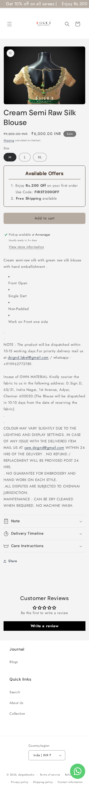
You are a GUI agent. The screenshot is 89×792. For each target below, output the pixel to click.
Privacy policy (19, 782)
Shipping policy (43, 782)
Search (14, 692)
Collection (17, 713)
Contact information (70, 782)
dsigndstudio (26, 774)
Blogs (13, 661)
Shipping (9, 140)
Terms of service (50, 774)
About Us (16, 702)
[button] (9, 24)
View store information (26, 246)
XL (40, 157)
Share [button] (12, 561)
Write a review (44, 626)
